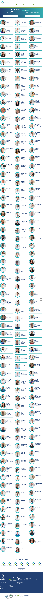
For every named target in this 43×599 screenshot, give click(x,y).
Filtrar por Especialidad (6, 14)
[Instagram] (41, 300)
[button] (19, 4)
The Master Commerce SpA (22, 596)
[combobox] (10, 16)
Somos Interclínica (21, 559)
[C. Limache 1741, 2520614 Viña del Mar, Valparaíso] (0, 582)
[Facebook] (41, 298)
